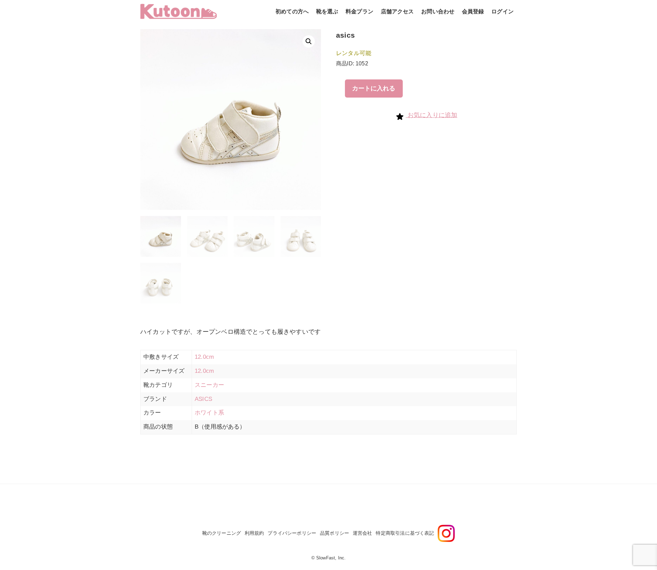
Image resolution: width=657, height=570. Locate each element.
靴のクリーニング (221, 533)
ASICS (203, 399)
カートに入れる (373, 88)
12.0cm (204, 357)
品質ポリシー (334, 533)
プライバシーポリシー (292, 533)
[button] (308, 41)
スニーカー (209, 385)
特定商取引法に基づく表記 (405, 533)
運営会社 (362, 533)
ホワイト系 (209, 412)
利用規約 (254, 533)
